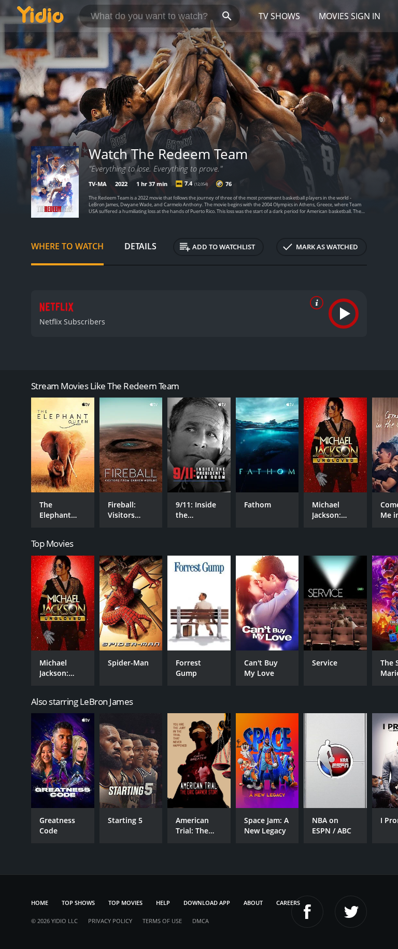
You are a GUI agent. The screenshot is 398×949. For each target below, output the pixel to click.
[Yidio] (40, 16)
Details (140, 246)
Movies (334, 16)
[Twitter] (351, 912)
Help (163, 902)
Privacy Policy (110, 921)
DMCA (200, 921)
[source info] (314, 302)
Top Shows (78, 902)
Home (39, 902)
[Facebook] (307, 912)
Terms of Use (162, 921)
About (253, 902)
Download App (206, 902)
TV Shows (279, 16)
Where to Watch (67, 246)
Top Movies (125, 902)
